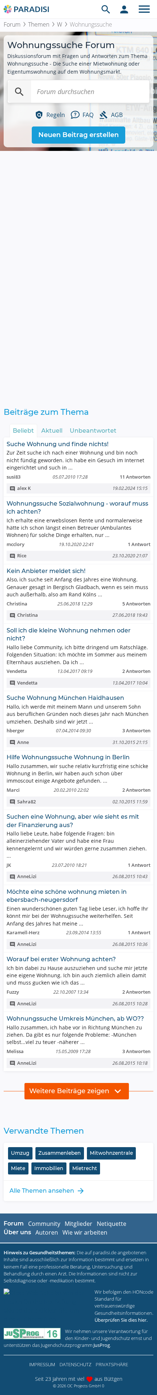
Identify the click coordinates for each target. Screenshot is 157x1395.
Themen (38, 24)
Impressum (42, 1364)
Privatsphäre (112, 1364)
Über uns (17, 1232)
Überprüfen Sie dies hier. (121, 1320)
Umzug (20, 1153)
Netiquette (111, 1224)
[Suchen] (19, 91)
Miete (18, 1168)
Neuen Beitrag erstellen (78, 135)
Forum (12, 24)
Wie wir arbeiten (84, 1232)
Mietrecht (84, 1168)
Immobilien (48, 1168)
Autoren (46, 1232)
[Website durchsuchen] (106, 9)
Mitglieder (78, 1224)
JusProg (101, 1345)
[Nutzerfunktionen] (124, 9)
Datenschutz (75, 1364)
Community (44, 1224)
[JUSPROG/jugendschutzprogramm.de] (32, 1333)
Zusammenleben (59, 1153)
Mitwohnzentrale (111, 1153)
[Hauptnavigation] (144, 9)
